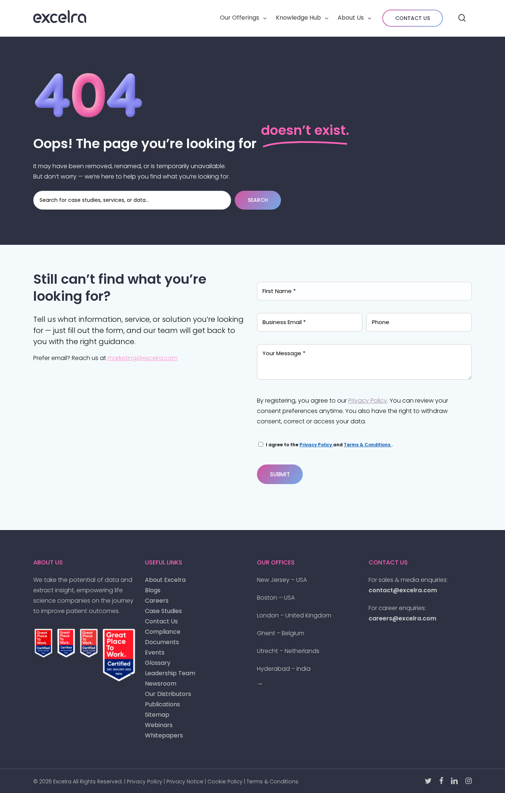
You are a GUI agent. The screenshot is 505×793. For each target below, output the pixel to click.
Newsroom (160, 683)
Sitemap (157, 714)
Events (155, 652)
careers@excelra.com (402, 618)
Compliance (162, 631)
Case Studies (163, 611)
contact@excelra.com (403, 590)
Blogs (152, 590)
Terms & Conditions (368, 445)
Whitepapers (164, 735)
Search (258, 200)
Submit (280, 474)
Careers (157, 600)
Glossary (157, 663)
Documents (162, 642)
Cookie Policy (225, 781)
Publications (162, 704)
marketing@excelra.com (142, 358)
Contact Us (161, 621)
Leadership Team (170, 673)
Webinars (159, 725)
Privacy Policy (367, 400)
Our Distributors (168, 694)
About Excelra (165, 580)
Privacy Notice (184, 781)
